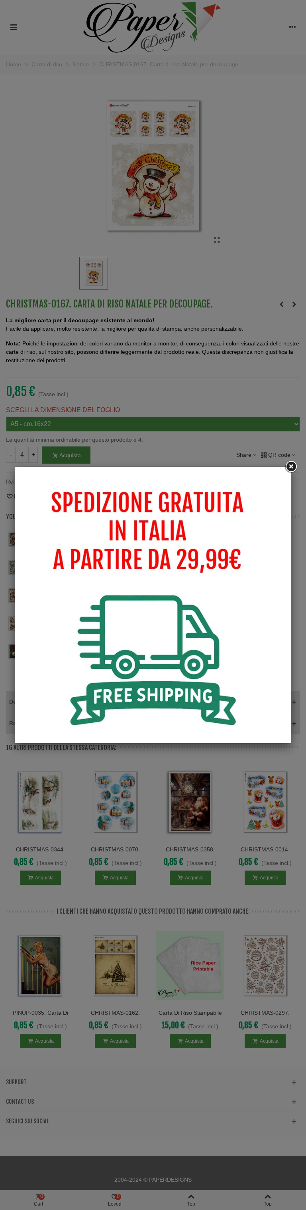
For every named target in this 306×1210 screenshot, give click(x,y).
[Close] (291, 467)
